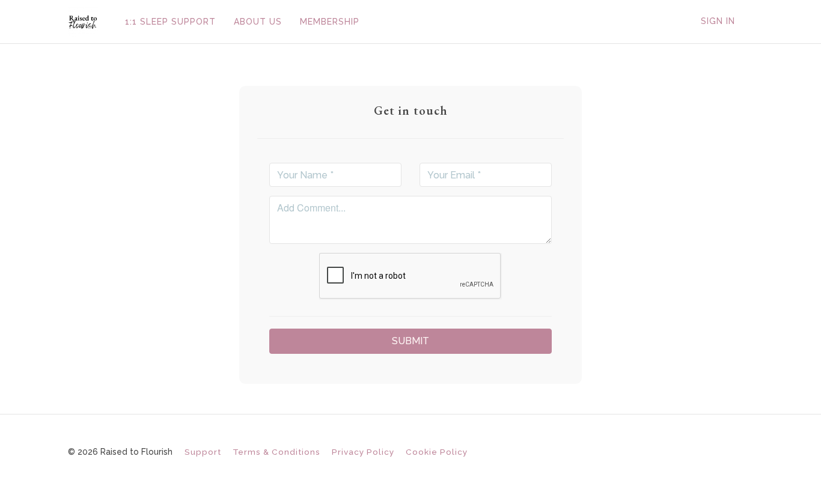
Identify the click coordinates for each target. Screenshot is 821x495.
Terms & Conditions (276, 452)
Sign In (718, 21)
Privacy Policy (363, 452)
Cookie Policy (437, 452)
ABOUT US (258, 21)
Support (203, 452)
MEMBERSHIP (329, 21)
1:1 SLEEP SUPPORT (170, 21)
